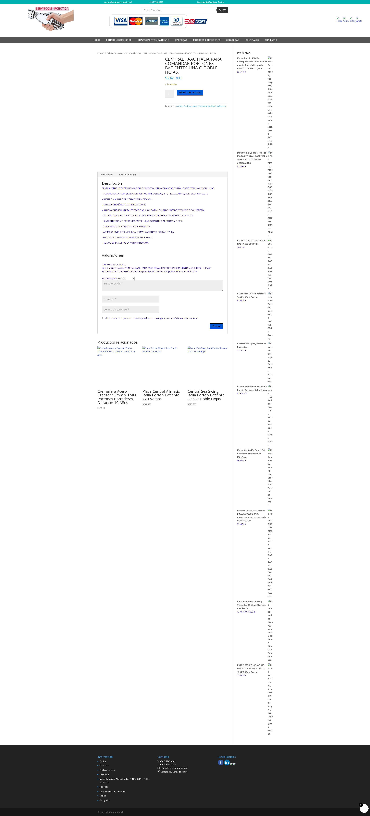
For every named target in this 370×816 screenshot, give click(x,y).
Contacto (271, 40)
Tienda (102, 795)
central (179, 106)
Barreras (181, 40)
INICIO (96, 40)
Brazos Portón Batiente (153, 40)
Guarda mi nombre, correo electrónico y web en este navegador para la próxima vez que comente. (151, 318)
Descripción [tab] (106, 174)
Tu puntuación (109, 278)
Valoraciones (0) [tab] (127, 174)
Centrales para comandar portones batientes (123, 53)
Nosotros (103, 786)
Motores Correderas (206, 40)
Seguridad (232, 40)
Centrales (252, 40)
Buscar (222, 10)
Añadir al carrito (190, 92)
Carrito (102, 761)
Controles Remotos (119, 40)
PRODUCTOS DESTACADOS (112, 791)
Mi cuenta (104, 774)
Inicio (99, 53)
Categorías (104, 800)
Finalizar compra (107, 770)
